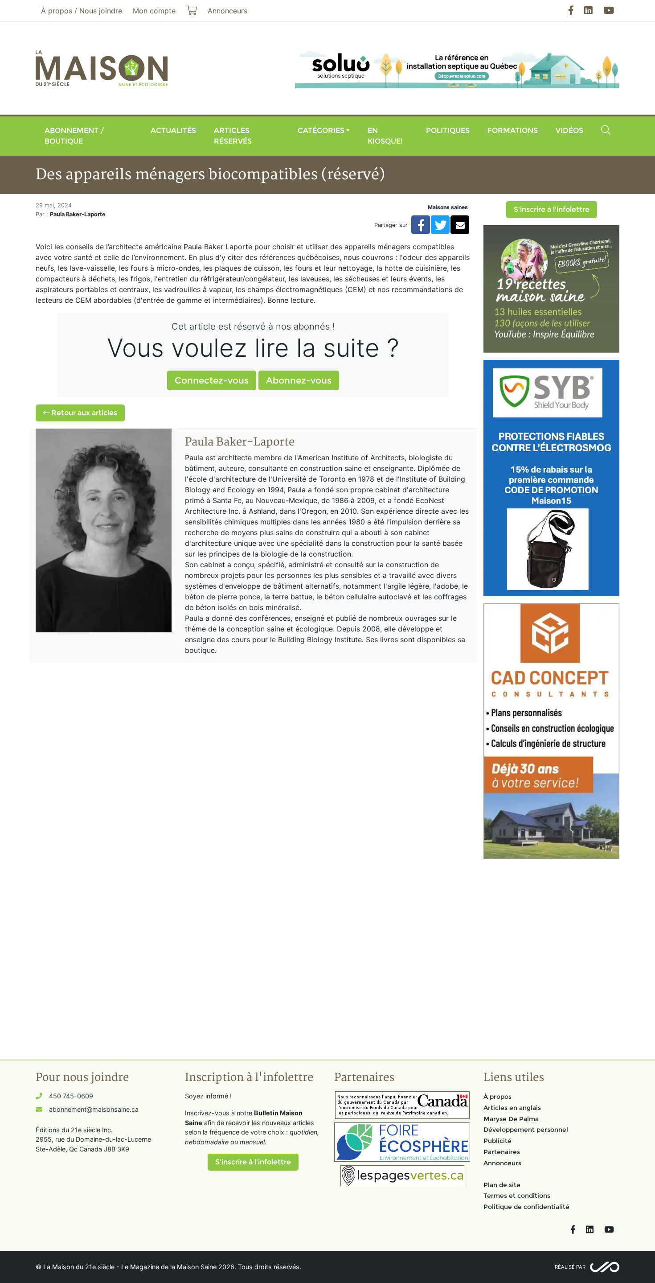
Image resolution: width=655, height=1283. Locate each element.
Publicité (497, 1141)
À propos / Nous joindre (81, 10)
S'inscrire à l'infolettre (552, 209)
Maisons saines (448, 207)
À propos (497, 1097)
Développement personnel (525, 1130)
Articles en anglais (512, 1108)
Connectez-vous (212, 380)
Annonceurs (502, 1163)
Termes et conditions (516, 1196)
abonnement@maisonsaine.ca (94, 1109)
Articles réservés (233, 135)
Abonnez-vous (299, 380)
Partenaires (501, 1152)
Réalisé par (570, 1267)
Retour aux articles (83, 412)
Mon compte (154, 10)
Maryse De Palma (511, 1119)
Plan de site (501, 1185)
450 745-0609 (71, 1096)
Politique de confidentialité (526, 1207)
